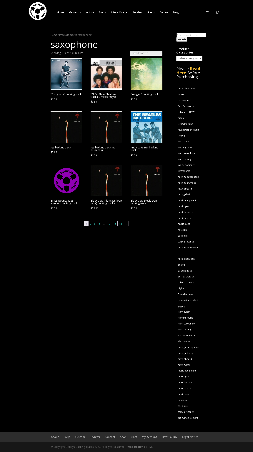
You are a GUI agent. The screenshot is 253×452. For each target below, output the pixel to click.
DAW (191, 112)
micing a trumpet (187, 182)
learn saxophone (187, 153)
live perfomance (186, 165)
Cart (134, 437)
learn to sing (184, 159)
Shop (123, 437)
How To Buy (169, 437)
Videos (151, 12)
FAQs (67, 437)
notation (182, 229)
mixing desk (184, 194)
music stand (184, 223)
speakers (182, 235)
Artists (90, 12)
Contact (110, 437)
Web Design (135, 446)
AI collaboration (186, 88)
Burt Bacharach (186, 106)
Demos (163, 12)
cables (181, 112)
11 (114, 223)
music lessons (185, 212)
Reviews (95, 437)
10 (108, 223)
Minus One (117, 12)
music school (185, 218)
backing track (185, 100)
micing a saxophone (188, 176)
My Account (149, 437)
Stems (102, 12)
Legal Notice (190, 437)
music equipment (187, 200)
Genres (73, 12)
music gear (183, 206)
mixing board (185, 188)
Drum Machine (185, 123)
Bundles (137, 12)
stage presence (186, 241)
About (55, 437)
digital (181, 118)
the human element (188, 247)
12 (120, 223)
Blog (176, 12)
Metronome (184, 171)
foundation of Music (188, 129)
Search (182, 39)
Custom (80, 437)
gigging (181, 135)
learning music (185, 147)
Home (60, 12)
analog (181, 94)
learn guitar (184, 141)
